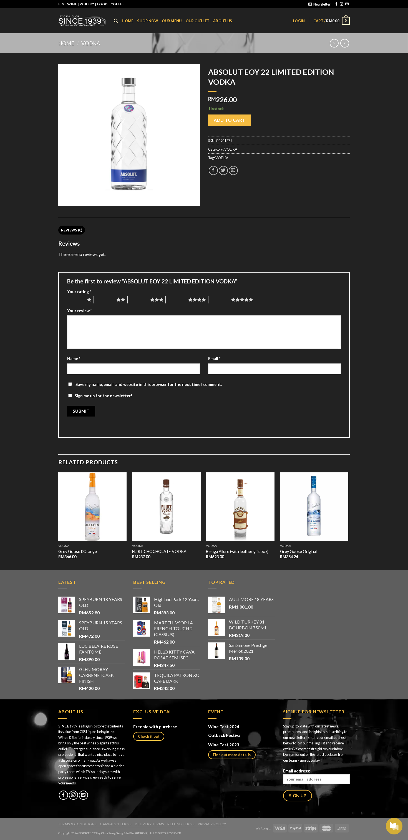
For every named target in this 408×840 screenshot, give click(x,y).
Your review (79, 310)
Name (73, 358)
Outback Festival (225, 735)
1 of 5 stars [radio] (75, 299)
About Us (222, 21)
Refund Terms (180, 824)
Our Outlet (198, 21)
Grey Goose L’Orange (77, 551)
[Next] (348, 520)
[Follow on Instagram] (341, 4)
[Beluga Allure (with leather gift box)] (240, 506)
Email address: (296, 771)
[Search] (116, 21)
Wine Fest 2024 (223, 726)
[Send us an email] (347, 4)
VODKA (90, 43)
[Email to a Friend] (233, 170)
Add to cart (229, 120)
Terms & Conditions (77, 824)
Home (66, 43)
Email (214, 358)
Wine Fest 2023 (223, 744)
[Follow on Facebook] (336, 4)
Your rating (79, 291)
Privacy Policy (212, 824)
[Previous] (58, 520)
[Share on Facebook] (213, 170)
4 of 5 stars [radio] (177, 299)
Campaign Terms (116, 824)
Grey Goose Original (298, 551)
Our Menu (172, 21)
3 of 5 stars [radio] (139, 299)
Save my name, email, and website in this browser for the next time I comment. (148, 384)
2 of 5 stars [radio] (105, 299)
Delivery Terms (149, 824)
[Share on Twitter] (223, 170)
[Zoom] (65, 199)
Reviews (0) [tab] (71, 230)
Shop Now (147, 21)
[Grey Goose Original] (314, 506)
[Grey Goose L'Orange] (92, 506)
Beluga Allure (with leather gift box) (237, 551)
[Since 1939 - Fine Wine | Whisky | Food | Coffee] (81, 20)
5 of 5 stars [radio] (219, 299)
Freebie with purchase (155, 726)
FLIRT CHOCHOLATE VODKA (159, 551)
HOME (127, 21)
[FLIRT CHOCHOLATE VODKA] (166, 506)
